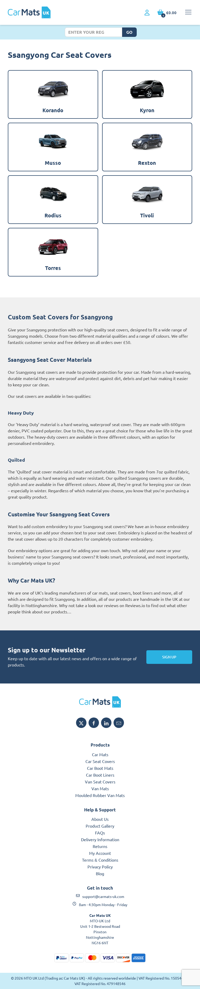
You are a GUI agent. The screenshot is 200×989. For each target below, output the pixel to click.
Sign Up (169, 656)
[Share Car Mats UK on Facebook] (94, 722)
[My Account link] (147, 12)
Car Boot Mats (100, 768)
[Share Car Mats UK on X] (81, 722)
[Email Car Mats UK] (119, 722)
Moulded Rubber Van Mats (100, 795)
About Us (100, 819)
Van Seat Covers (100, 781)
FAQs (100, 832)
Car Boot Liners (100, 774)
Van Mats (100, 788)
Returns (100, 846)
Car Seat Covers (100, 761)
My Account (100, 853)
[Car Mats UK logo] (100, 701)
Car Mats (100, 754)
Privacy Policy (100, 866)
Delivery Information (100, 839)
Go (129, 32)
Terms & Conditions (100, 859)
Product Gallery (100, 825)
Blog (100, 873)
